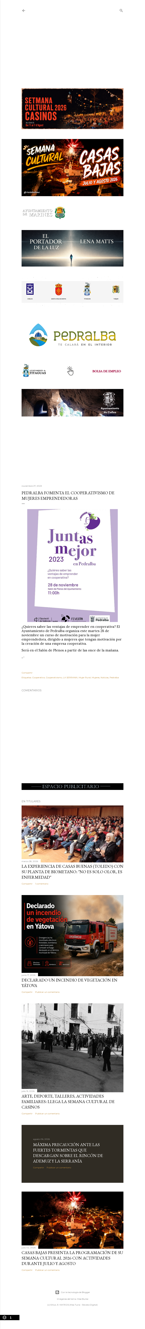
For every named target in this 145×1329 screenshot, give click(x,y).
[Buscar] (121, 9)
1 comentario (41, 883)
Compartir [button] (27, 672)
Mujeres (96, 677)
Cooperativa (38, 677)
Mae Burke (82, 1299)
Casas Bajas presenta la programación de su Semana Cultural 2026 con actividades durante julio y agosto (72, 1258)
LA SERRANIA (70, 677)
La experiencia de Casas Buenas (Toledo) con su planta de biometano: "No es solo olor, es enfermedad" (72, 871)
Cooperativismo (54, 677)
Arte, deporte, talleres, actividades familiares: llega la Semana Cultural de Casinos (68, 1101)
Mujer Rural (85, 677)
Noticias (105, 677)
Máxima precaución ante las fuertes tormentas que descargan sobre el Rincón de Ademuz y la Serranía (68, 1153)
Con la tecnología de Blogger (75, 1292)
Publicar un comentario (47, 992)
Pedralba (114, 677)
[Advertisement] (72, 50)
